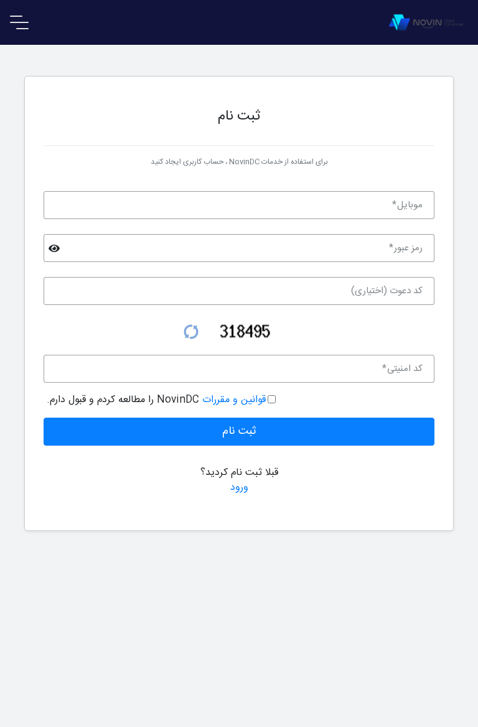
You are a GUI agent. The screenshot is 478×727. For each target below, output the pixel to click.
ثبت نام (239, 431)
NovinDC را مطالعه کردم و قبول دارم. (156, 400)
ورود (239, 487)
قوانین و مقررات (232, 400)
